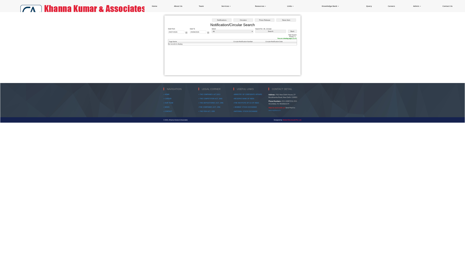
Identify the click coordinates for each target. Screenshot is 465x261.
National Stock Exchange (245, 111)
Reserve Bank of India (244, 99)
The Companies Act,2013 (209, 94)
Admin (416, 6)
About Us (178, 6)
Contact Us (447, 6)
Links (289, 6)
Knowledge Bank (330, 6)
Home (154, 6)
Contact (168, 111)
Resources (260, 6)
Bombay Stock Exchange (245, 107)
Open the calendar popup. (186, 32)
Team (201, 6)
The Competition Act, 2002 (210, 99)
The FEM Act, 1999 (207, 111)
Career (167, 99)
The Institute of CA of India (246, 103)
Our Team (168, 103)
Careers (391, 6)
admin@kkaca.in (274, 110)
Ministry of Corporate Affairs (248, 94)
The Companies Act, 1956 (209, 107)
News (167, 107)
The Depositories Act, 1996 (211, 103)
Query (369, 6)
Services (225, 6)
